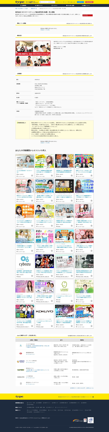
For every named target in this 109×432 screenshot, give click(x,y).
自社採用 (24, 427)
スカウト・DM (31, 402)
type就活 (30, 412)
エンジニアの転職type (33, 410)
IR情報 (20, 427)
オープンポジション (30, 354)
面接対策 (84, 402)
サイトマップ (59, 2)
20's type (61, 410)
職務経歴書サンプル (75, 402)
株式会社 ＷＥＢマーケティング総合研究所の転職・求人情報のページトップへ (75, 396)
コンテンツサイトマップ (62, 407)
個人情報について (30, 427)
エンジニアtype (53, 410)
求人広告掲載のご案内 (44, 427)
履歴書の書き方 (64, 402)
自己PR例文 (31, 404)
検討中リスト (47, 402)
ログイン (80, 2)
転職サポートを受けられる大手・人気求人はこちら (83, 388)
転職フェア (55, 402)
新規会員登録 (89, 2)
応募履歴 (40, 402)
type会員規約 (36, 427)
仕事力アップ (51, 407)
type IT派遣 (88, 410)
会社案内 (17, 427)
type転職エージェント (78, 410)
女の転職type (44, 410)
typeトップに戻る (46, 29)
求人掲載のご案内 (72, 2)
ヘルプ (65, 2)
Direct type (68, 410)
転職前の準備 (31, 407)
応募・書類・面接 (41, 407)
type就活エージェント (40, 412)
